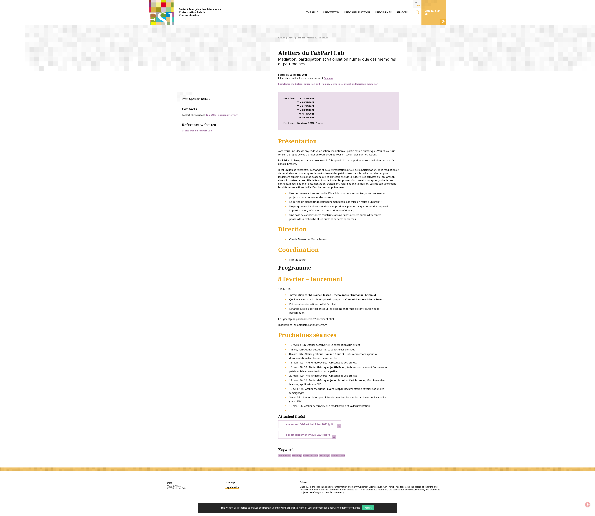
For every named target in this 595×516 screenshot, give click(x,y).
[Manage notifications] (587, 504)
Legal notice (232, 487)
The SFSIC (312, 12)
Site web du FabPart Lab (198, 130)
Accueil (282, 37)
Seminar (301, 37)
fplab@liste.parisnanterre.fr (222, 114)
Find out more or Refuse (347, 507)
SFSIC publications (357, 12)
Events (291, 37)
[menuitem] (312, 12)
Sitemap (230, 482)
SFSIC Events (383, 12)
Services (402, 12)
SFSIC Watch (331, 12)
